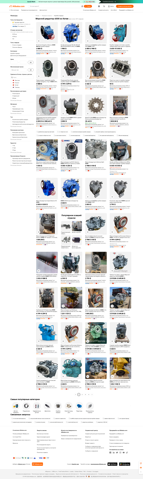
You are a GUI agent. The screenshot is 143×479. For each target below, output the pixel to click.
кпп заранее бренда (124, 418)
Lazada (71, 471)
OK (31, 62)
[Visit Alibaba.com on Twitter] (117, 453)
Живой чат (88, 437)
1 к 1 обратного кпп (63, 131)
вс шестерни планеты (61, 135)
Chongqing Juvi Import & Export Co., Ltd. (95, 126)
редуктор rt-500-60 (102, 422)
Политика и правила (42, 452)
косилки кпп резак (40, 422)
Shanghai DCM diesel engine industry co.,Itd (47, 124)
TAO (84, 471)
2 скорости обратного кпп (44, 135)
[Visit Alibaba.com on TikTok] (127, 453)
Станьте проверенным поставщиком (119, 443)
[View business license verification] (86, 476)
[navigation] (22, 205)
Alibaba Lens (21, 464)
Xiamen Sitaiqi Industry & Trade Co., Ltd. (95, 52)
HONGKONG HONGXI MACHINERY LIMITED (96, 87)
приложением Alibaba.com (98, 464)
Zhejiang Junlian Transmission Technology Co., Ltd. (96, 169)
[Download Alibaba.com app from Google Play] (124, 464)
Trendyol (89, 471)
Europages (95, 471)
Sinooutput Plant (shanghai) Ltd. (118, 52)
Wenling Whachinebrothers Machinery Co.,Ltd (120, 87)
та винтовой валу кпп (73, 422)
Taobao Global (78, 471)
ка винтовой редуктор (90, 135)
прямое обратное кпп (109, 418)
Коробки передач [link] (58, 15)
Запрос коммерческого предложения (71, 438)
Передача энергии (47, 15)
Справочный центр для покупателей (95, 433)
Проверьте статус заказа (116, 440)
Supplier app (75, 464)
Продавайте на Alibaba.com (116, 433)
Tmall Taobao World (63, 471)
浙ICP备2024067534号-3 (113, 476)
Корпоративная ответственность (22, 440)
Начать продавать (114, 437)
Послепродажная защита (43, 444)
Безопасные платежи (42, 433)
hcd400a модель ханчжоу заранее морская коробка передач (85, 418)
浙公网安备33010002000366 (98, 476)
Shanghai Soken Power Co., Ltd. (69, 169)
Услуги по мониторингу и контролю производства (46, 448)
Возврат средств (89, 443)
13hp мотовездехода (123, 135)
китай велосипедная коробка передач (82, 131)
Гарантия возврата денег (43, 437)
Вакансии (15, 443)
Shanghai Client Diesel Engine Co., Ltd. (46, 52)
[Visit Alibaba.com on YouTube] (124, 453)
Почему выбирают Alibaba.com (21, 433)
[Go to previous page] (75, 394)
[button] (82, 6)
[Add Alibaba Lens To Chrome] (37, 464)
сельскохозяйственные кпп (56, 422)
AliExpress (48, 471)
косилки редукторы (75, 135)
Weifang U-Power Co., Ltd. (67, 89)
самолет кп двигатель (60, 418)
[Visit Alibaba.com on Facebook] (110, 453)
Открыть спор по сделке (91, 440)
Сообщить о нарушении (91, 451)
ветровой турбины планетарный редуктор (106, 131)
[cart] (104, 6)
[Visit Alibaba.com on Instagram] (120, 453)
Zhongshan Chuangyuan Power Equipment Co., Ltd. (71, 52)
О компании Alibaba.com (20, 430)
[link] (141, 463)
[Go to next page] (92, 394)
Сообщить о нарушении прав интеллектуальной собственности (94, 447)
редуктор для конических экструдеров (22, 422)
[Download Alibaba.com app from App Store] (112, 464)
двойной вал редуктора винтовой (46, 131)
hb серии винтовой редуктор (107, 135)
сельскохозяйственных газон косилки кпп (40, 418)
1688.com (54, 471)
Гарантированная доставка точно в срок (46, 440)
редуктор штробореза (88, 422)
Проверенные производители (69, 435)
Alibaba (37, 15)
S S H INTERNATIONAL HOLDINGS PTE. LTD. (47, 169)
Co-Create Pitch (17, 437)
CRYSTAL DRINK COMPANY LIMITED (119, 124)
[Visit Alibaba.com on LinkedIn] (114, 453)
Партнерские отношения (116, 446)
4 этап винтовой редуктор (19, 418)
